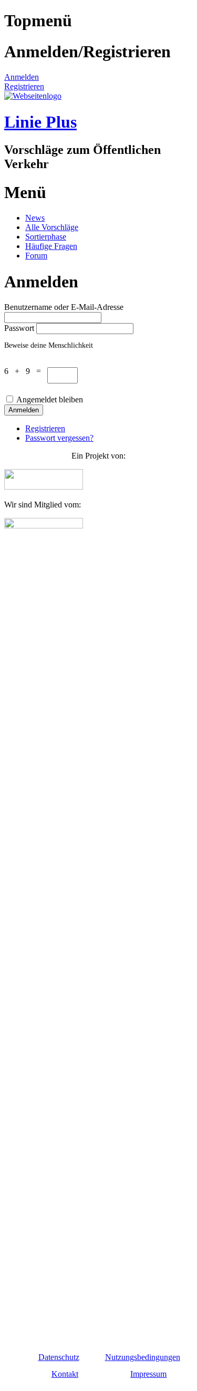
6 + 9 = (25, 371)
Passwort (19, 328)
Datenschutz (58, 1357)
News (35, 217)
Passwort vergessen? (59, 437)
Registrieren (24, 86)
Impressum (148, 1373)
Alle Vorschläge (51, 227)
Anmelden (21, 76)
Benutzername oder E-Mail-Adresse (63, 307)
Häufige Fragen (51, 246)
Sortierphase (45, 236)
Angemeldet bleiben (49, 399)
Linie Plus (40, 121)
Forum (36, 255)
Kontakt (64, 1373)
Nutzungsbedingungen (142, 1357)
